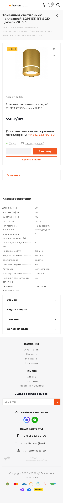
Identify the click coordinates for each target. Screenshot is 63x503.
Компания (31, 343)
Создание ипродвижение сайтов (36, 458)
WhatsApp (35, 420)
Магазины (31, 358)
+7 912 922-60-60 (41, 135)
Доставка (32, 381)
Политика (31, 363)
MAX (26, 420)
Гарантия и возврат (31, 385)
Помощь (31, 371)
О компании (31, 349)
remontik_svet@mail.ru (34, 443)
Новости (31, 354)
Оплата (31, 376)
